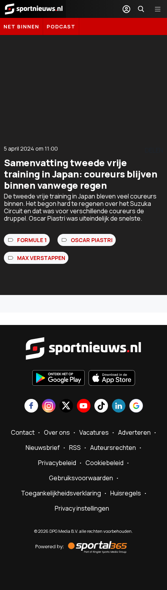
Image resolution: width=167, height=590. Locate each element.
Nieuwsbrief (43, 447)
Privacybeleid (57, 462)
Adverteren (134, 432)
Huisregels (125, 493)
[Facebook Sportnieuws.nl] (31, 406)
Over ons (57, 432)
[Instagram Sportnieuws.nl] (49, 406)
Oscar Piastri (92, 240)
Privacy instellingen (82, 508)
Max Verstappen (41, 258)
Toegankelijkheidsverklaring (61, 493)
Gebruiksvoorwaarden (81, 478)
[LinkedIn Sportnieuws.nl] (118, 406)
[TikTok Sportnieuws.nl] (101, 406)
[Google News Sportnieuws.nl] (136, 406)
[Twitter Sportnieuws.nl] (66, 406)
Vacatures (94, 432)
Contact (23, 432)
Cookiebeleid (104, 462)
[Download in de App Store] (112, 378)
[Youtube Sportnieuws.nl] (83, 406)
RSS (75, 447)
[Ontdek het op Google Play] (58, 378)
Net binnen (21, 26)
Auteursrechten (113, 447)
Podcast (61, 26)
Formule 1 (32, 240)
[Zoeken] (141, 9)
